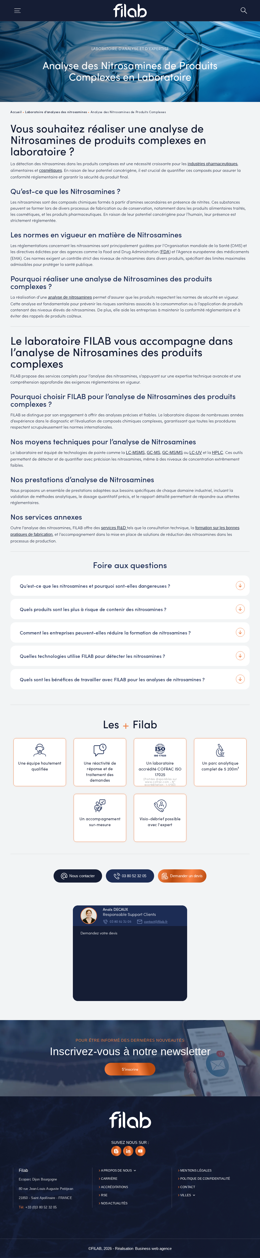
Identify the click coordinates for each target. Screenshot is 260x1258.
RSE (104, 1195)
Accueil (16, 112)
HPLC (217, 452)
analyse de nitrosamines (70, 297)
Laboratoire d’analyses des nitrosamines (56, 112)
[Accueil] (130, 10)
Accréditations (114, 1187)
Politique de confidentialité (205, 1178)
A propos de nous (116, 1170)
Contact (187, 1187)
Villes (185, 1195)
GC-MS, (154, 452)
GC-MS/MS (172, 452)
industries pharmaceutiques (212, 164)
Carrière (109, 1178)
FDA (165, 252)
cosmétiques (50, 170)
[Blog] (116, 1151)
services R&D (114, 528)
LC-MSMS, (136, 452)
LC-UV (195, 452)
